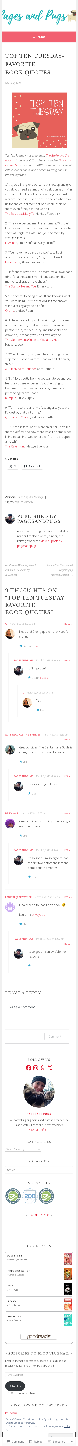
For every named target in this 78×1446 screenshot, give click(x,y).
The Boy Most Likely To (20, 214)
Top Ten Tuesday (33, 497)
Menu (41, 37)
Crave (9, 1286)
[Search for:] (39, 1170)
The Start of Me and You (20, 286)
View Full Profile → (39, 1129)
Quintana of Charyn (17, 417)
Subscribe (15, 1386)
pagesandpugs (24, 660)
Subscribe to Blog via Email (39, 1353)
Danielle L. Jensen (16, 1274)
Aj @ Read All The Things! (22, 734)
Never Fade (12, 262)
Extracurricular (14, 1255)
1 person (35, 645)
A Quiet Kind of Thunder (20, 369)
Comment (55, 1036)
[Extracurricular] (68, 1264)
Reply (67, 623)
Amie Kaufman (15, 1305)
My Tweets (11, 1412)
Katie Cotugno (15, 1320)
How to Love (13, 1316)
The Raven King (15, 446)
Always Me (38, 914)
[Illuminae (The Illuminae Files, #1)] (68, 1309)
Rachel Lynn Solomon (18, 1259)
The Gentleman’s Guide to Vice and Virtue (32, 340)
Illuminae (11, 243)
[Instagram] (35, 1068)
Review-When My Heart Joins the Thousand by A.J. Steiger (20, 570)
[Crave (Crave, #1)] (68, 1294)
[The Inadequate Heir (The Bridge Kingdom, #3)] (68, 1279)
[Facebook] (28, 1068)
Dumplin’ (10, 398)
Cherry (9, 310)
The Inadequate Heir (17, 1270)
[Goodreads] (42, 1068)
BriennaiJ (11, 813)
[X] (49, 1068)
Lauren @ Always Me (18, 897)
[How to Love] (68, 1324)
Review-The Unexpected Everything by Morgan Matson (59, 570)
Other (20, 497)
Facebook (39, 1215)
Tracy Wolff (13, 1290)
